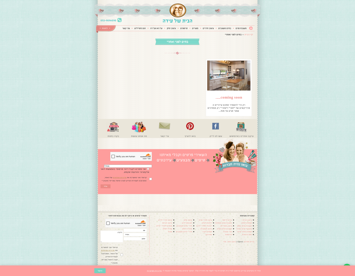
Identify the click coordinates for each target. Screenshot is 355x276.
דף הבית (248, 34)
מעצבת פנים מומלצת (223, 223)
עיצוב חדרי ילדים (165, 220)
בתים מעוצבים (224, 28)
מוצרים (195, 28)
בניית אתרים (249, 242)
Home (251, 28)
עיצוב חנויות (167, 223)
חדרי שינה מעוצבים (184, 226)
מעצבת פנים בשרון (224, 229)
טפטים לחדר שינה (244, 232)
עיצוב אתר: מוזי (229, 242)
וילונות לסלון (207, 223)
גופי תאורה (227, 232)
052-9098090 (108, 20)
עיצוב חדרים (208, 28)
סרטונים (184, 28)
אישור (100, 271)
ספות (170, 232)
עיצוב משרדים (226, 226)
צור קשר (126, 28)
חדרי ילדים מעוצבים (184, 232)
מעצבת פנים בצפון (244, 226)
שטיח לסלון (167, 229)
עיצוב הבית (247, 220)
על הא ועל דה (156, 28)
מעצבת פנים (241, 28)
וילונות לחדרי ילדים (204, 226)
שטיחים (209, 235)
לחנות (105, 28)
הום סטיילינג (140, 28)
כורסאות (228, 235)
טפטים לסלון (247, 223)
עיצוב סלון (171, 28)
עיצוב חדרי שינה (205, 220)
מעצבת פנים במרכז (244, 229)
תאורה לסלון (187, 229)
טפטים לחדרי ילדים (164, 226)
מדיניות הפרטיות (119, 177)
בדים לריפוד (227, 220)
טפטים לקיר (207, 232)
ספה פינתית (247, 235)
